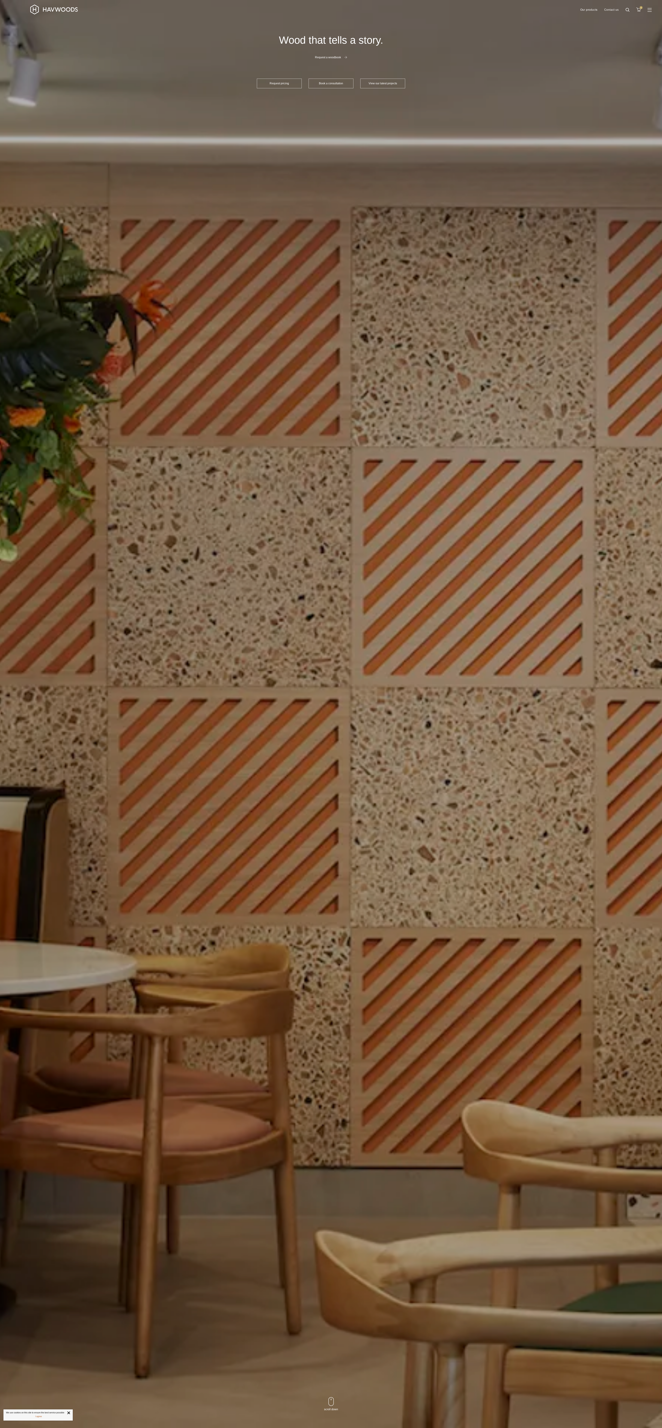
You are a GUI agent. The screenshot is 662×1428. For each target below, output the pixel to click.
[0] (638, 9)
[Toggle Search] (627, 10)
